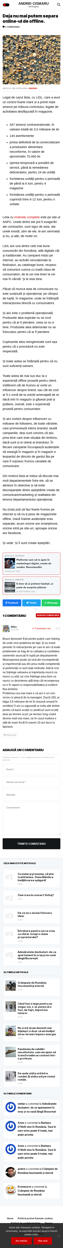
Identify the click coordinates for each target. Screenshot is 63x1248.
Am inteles (21, 1240)
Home (10, 1218)
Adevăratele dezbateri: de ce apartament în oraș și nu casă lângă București (37, 1107)
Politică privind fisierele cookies (35, 1218)
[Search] (58, 4)
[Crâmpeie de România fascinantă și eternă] (10, 1190)
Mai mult (42, 1240)
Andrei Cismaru (33, 3)
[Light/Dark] (6, 5)
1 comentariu (12, 27)
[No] (58, 1235)
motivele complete (27, 217)
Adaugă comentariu (48, 615)
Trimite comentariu (31, 843)
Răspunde (11, 735)
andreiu (33, 88)
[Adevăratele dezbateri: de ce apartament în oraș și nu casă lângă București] (10, 1126)
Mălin (14, 627)
